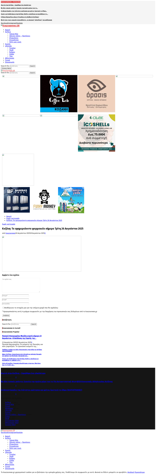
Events (7, 44)
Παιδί (11, 50)
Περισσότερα (140, 472)
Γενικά (7, 60)
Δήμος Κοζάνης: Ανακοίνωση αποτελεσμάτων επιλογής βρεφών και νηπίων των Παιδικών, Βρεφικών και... (21, 355)
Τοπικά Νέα (13, 34)
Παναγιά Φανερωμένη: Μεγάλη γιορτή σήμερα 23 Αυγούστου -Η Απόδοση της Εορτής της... (21, 337)
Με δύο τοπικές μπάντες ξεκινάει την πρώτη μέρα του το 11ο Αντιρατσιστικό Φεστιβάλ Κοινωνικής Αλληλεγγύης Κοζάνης (57, 381)
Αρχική (7, 30)
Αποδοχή (130, 472)
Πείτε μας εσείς (15, 42)
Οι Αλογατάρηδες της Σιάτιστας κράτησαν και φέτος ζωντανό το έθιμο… (24, 11)
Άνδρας (12, 52)
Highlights (9, 409)
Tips (11, 56)
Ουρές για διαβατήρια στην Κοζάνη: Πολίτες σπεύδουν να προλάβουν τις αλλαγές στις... (20, 359)
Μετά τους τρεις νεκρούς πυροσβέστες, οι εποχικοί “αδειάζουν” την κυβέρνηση (26, 20)
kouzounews (10, 233)
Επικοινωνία (9, 62)
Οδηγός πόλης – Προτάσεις (19, 36)
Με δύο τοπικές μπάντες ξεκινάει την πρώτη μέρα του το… (19, 8)
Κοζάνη (8, 32)
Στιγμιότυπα (14, 40)
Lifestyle (8, 46)
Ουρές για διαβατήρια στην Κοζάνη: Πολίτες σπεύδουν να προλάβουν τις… (24, 14)
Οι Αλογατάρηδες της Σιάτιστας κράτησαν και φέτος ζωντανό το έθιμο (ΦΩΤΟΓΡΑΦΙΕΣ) (41, 390)
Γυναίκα (12, 48)
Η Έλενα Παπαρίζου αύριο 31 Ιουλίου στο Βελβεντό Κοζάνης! (20, 17)
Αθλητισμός (9, 58)
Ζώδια (11, 54)
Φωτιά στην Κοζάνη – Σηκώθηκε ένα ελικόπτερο (16, 5)
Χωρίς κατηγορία (8, 224)
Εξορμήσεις (13, 38)
